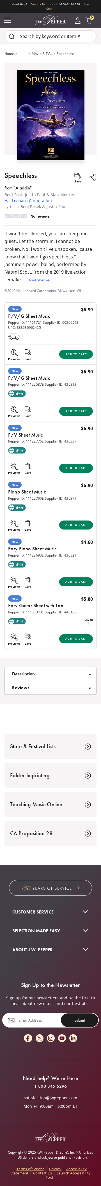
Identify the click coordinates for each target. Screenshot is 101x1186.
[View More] (23, 53)
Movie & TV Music (42, 53)
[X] (39, 1038)
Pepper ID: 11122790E (26, 498)
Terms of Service (31, 1168)
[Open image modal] (50, 117)
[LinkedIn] (73, 1038)
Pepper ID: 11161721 (25, 322)
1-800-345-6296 (50, 1086)
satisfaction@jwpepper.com (50, 1098)
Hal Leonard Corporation (28, 200)
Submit (79, 1020)
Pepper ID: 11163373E (26, 612)
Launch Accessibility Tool (68, 1175)
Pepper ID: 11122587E (26, 384)
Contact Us (38, 4)
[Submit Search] (12, 36)
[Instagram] (51, 1038)
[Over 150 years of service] (50, 888)
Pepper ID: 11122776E (26, 441)
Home (9, 53)
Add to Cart (76, 354)
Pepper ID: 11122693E (26, 555)
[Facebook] (28, 1038)
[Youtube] (62, 1038)
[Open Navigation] (7, 20)
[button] (50, 114)
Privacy (55, 1168)
